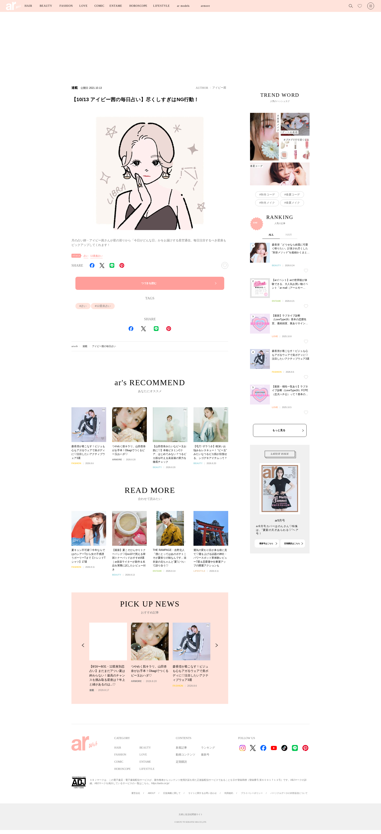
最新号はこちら (266, 543)
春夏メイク (293, 202)
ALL (271, 234)
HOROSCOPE (138, 5)
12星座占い (96, 255)
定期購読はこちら (292, 543)
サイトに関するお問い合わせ (202, 793)
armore (205, 5)
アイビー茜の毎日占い (104, 346)
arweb (74, 346)
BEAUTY (46, 5)
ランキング (208, 747)
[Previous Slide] (83, 645)
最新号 (205, 754)
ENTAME (116, 5)
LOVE (83, 5)
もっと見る (278, 430)
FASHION (66, 5)
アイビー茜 (219, 87)
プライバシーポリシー (252, 793)
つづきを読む (149, 283)
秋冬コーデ (268, 194)
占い (86, 255)
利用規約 (228, 793)
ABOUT (151, 793)
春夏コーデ (293, 194)
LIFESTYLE (161, 5)
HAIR (28, 5)
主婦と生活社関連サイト (191, 814)
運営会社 (135, 793)
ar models (183, 5)
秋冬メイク (268, 202)
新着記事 (181, 747)
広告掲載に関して (172, 793)
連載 (85, 346)
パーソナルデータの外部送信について (289, 793)
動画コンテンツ (185, 754)
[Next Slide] (216, 645)
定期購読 (181, 761)
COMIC (99, 5)
